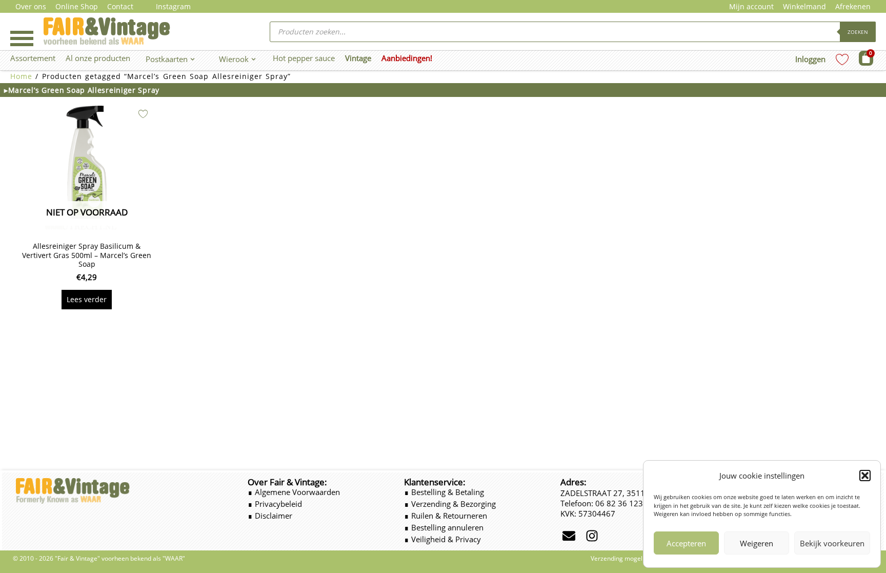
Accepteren (686, 543)
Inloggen (810, 59)
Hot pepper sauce (304, 58)
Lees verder (87, 299)
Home (21, 76)
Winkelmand (804, 6)
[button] (865, 475)
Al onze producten (98, 58)
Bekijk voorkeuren (832, 543)
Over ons (30, 6)
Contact (120, 6)
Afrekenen (853, 6)
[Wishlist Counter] (842, 59)
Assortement (32, 58)
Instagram (173, 6)
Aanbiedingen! (406, 58)
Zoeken (858, 31)
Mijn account (751, 6)
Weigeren (756, 543)
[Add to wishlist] (143, 114)
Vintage (358, 58)
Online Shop (76, 6)
